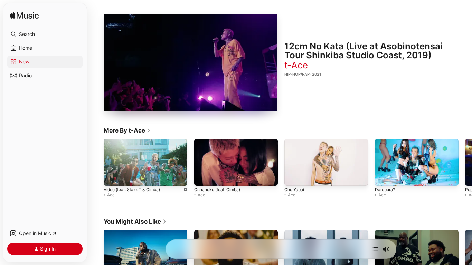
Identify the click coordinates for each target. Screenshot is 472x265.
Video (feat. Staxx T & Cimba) (132, 189)
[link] (127, 130)
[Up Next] (375, 249)
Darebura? (385, 189)
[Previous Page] (97, 162)
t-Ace (296, 65)
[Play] (191, 62)
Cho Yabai (294, 189)
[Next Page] (465, 162)
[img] (24, 16)
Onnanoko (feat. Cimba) (217, 189)
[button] (45, 34)
